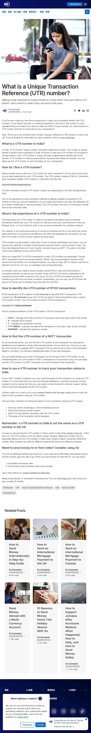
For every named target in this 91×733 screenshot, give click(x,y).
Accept (40, 725)
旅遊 (25, 12)
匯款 (10, 12)
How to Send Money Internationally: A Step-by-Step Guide (17, 554)
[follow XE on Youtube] (73, 711)
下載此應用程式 (75, 4)
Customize (27, 725)
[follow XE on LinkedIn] (54, 711)
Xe (18, 457)
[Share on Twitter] (79, 110)
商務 (42, 12)
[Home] (7, 4)
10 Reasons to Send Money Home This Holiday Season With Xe (44, 620)
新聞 (47, 12)
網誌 (4, 12)
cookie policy (22, 717)
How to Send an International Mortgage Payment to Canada (73, 554)
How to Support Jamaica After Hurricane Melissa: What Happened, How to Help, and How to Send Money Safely (72, 633)
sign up (66, 478)
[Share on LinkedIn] (83, 110)
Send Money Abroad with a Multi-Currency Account (17, 618)
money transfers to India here (36, 473)
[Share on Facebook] (74, 110)
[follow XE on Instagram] (63, 711)
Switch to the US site (63, 727)
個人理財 (17, 12)
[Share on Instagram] (87, 110)
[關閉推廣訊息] (86, 719)
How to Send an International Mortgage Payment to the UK (45, 554)
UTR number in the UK (71, 433)
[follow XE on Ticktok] (82, 711)
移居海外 (32, 12)
